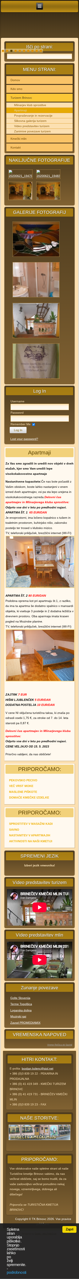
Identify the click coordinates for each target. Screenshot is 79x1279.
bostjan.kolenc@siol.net (37, 1068)
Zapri (69, 1229)
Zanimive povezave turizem (32, 131)
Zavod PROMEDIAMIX (25, 1022)
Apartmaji (20, 110)
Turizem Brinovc (21, 97)
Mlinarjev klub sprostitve (30, 105)
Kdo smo (16, 89)
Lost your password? (24, 439)
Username (17, 401)
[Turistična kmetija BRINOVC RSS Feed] (8, 1220)
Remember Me (21, 424)
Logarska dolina (21, 1010)
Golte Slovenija (20, 998)
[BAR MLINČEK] (36, 257)
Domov (15, 80)
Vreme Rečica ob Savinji (59, 1044)
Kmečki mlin (19, 138)
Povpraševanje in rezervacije (33, 115)
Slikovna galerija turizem (30, 120)
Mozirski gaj (18, 1016)
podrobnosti (16, 1272)
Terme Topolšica (21, 1004)
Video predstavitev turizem (32, 126)
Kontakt (16, 147)
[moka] (36, 379)
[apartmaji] (36, 297)
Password (17, 412)
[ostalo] (36, 338)
